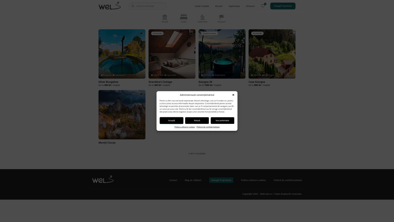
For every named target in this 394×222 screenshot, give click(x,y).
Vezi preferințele (222, 120)
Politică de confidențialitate (208, 127)
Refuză (197, 120)
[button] (233, 95)
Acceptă (171, 120)
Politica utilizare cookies (185, 127)
